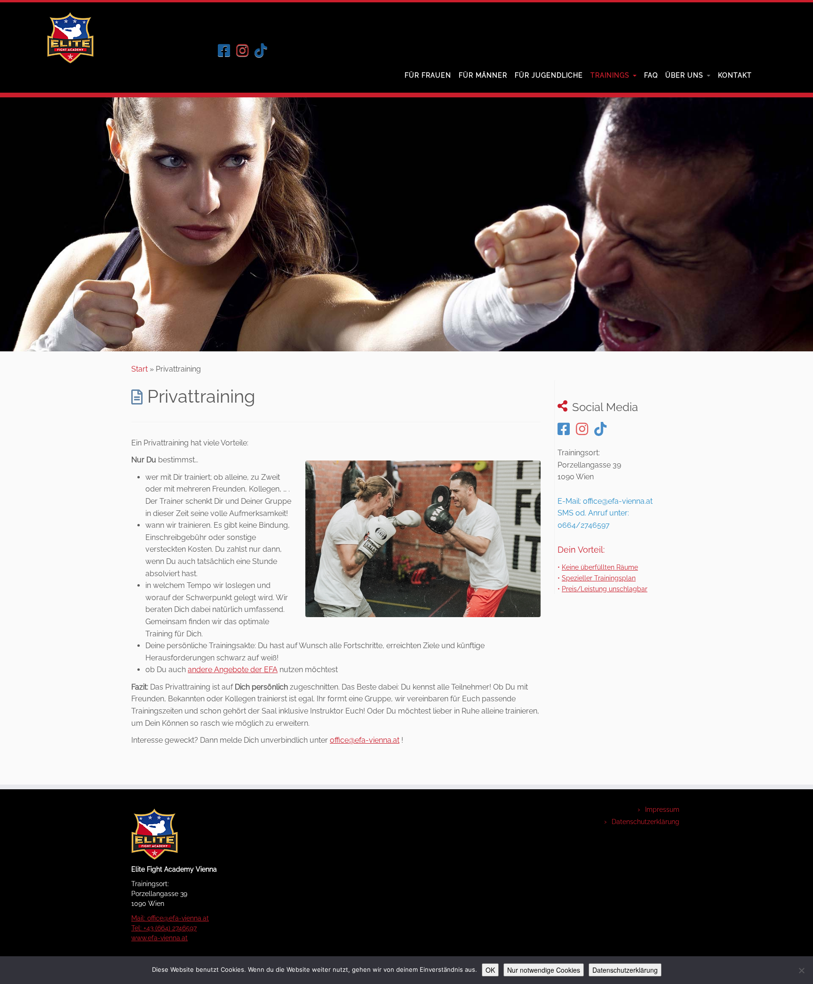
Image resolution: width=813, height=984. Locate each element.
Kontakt (735, 75)
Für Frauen (428, 75)
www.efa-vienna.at (159, 938)
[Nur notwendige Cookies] (801, 970)
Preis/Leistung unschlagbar (604, 589)
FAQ (651, 75)
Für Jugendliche (549, 75)
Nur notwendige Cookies (543, 970)
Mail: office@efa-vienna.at (170, 918)
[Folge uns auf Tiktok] (264, 50)
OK (490, 970)
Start (139, 369)
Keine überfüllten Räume (600, 567)
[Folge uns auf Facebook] (227, 50)
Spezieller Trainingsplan (599, 578)
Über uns (685, 75)
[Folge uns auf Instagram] (245, 50)
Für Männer (483, 75)
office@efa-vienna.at (364, 740)
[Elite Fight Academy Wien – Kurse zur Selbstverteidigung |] (70, 37)
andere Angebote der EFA (233, 669)
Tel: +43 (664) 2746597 (164, 928)
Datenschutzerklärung (645, 821)
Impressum (662, 809)
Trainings (611, 75)
